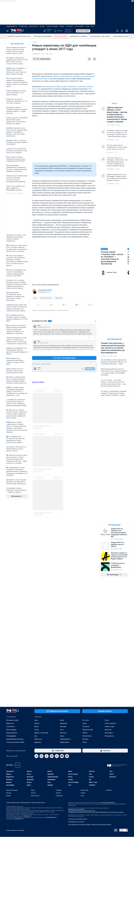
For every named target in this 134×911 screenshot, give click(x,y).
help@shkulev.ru (19, 818)
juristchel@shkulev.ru (51, 817)
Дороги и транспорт (41, 733)
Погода (42, 26)
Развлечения (87, 736)
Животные (38, 739)
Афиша (61, 26)
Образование (64, 742)
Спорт (107, 720)
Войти (39, 369)
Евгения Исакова (45, 290)
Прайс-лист (10, 723)
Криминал (63, 723)
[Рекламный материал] (83, 30)
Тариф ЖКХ (58, 298)
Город (36, 730)
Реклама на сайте (12, 720)
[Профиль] (126, 31)
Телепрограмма (52, 26)
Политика (85, 726)
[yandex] (67, 756)
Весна (36, 726)
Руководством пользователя (76, 809)
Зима (62, 720)
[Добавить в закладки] (89, 59)
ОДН (35, 298)
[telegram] (36, 756)
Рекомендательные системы (76, 822)
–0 (94, 337)
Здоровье (37, 742)
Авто (36, 720)
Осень (84, 723)
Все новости (17, 44)
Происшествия (87, 730)
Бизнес (36, 723)
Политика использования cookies (77, 819)
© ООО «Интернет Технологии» (15, 830)
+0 (88, 337)
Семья (84, 742)
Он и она (85, 720)
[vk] (41, 756)
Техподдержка (11, 736)
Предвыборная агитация (14, 739)
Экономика (109, 733)
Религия (85, 739)
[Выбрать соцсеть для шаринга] (94, 59)
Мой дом (63, 733)
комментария (43, 59)
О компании (10, 726)
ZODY (92, 26)
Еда (35, 736)
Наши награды (11, 730)
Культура (63, 726)
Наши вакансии (11, 733)
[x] (57, 756)
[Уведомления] (122, 31)
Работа (84, 733)
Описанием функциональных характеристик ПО (81, 811)
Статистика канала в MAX (15, 742)
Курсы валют (79, 26)
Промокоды (23, 26)
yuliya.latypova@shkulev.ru (108, 802)
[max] (52, 756)
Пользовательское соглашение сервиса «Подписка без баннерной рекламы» (89, 824)
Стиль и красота (110, 723)
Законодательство (45, 298)
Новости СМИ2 (38, 382)
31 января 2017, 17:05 (38, 54)
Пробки (58, 31)
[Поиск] (117, 31)
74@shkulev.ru (27, 816)
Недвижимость (11, 26)
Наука (62, 736)
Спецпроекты (109, 736)
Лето (61, 730)
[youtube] (62, 756)
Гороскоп (69, 26)
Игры (87, 26)
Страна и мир (109, 726)
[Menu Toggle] (7, 31)
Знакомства (33, 26)
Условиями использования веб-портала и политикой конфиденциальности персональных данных (96, 812)
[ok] (47, 756)
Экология (108, 730)
